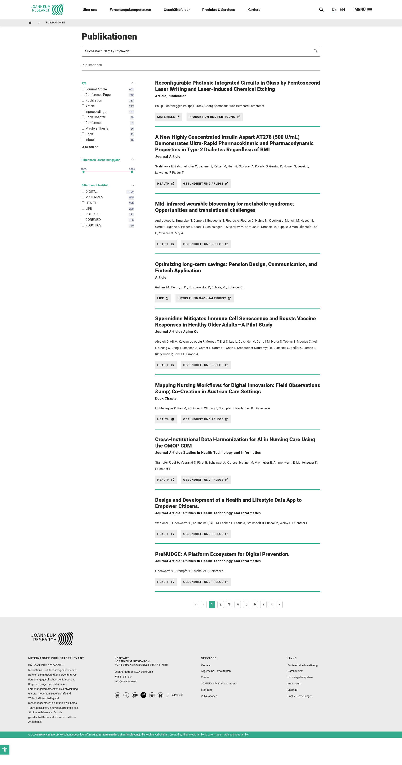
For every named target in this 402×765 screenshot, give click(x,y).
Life (160, 298)
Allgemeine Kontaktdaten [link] (216, 670)
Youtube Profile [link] (135, 695)
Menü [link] (360, 10)
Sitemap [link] (292, 689)
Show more (88, 146)
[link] (4, 750)
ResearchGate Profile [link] (143, 695)
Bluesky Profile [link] (161, 695)
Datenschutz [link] (295, 670)
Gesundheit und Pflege (203, 183)
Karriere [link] (253, 9)
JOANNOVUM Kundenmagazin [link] (219, 683)
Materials (166, 116)
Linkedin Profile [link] (118, 695)
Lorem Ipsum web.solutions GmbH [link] (228, 734)
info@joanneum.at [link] (126, 681)
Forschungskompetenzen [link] (130, 9)
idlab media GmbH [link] (194, 734)
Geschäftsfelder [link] (177, 9)
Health (163, 183)
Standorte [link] (207, 689)
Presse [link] (205, 677)
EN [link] (342, 9)
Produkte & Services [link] (218, 9)
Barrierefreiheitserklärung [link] (302, 665)
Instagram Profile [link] (152, 695)
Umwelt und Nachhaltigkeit (202, 298)
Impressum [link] (294, 683)
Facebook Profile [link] (126, 695)
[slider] (83, 172)
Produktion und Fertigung (212, 116)
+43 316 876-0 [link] (123, 676)
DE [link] (334, 9)
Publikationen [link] (209, 696)
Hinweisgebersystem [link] (300, 677)
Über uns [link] (90, 9)
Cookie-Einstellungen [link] (299, 696)
